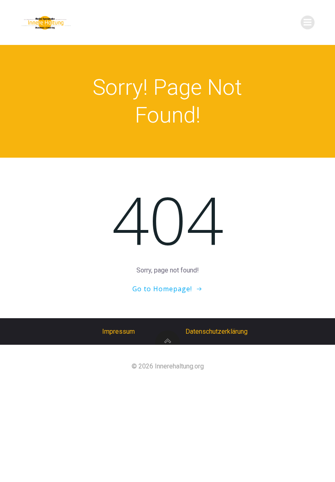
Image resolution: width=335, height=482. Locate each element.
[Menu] (308, 22)
